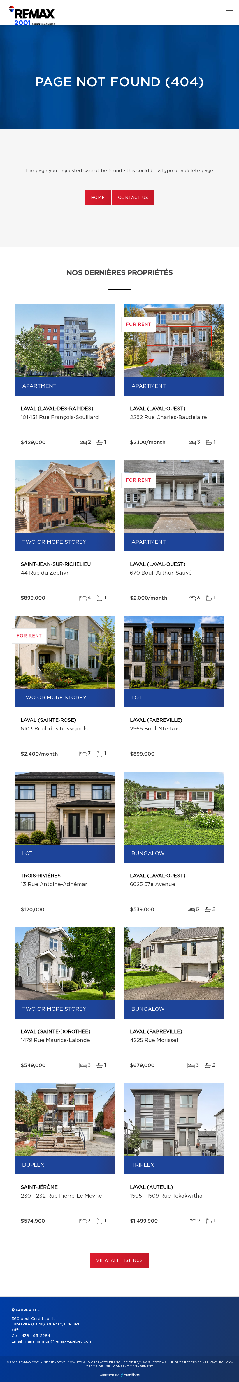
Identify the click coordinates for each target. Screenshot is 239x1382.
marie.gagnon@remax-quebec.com (58, 1342)
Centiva (130, 1375)
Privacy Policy (218, 1362)
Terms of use (98, 1366)
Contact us (133, 198)
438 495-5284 (36, 1336)
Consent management (133, 1366)
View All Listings (119, 1261)
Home (98, 198)
